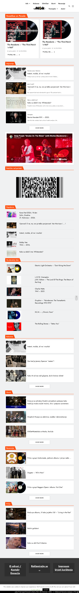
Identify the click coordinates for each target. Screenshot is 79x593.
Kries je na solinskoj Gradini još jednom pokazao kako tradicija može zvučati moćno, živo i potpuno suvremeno (47, 402)
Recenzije (61, 3)
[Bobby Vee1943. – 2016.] (12, 244)
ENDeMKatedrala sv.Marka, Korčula (40, 431)
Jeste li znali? (30, 84)
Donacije (15, 573)
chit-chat (45, 3)
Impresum (63, 566)
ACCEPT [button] (46, 590)
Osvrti (53, 3)
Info (27, 3)
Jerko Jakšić (12, 51)
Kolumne (36, 3)
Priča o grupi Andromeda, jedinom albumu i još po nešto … (49, 458)
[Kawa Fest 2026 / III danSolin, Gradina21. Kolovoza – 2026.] (12, 214)
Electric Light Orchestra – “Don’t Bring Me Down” (53, 265)
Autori (63, 9)
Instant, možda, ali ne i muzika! (38, 73)
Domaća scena (39, 9)
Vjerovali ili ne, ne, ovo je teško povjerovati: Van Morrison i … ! (42, 223)
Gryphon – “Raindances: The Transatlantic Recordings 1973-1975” (50, 301)
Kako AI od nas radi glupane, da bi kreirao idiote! (45, 375)
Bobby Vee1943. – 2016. (24, 243)
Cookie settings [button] (35, 590)
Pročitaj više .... (13, 55)
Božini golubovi (33, 528)
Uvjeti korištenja (64, 569)
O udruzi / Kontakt (15, 567)
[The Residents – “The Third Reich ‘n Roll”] (22, 31)
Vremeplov (52, 9)
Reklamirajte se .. (39, 567)
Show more (39, 128)
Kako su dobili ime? (32, 100)
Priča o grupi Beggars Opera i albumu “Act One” (45, 487)
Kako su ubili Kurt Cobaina (37, 543)
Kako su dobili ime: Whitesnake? (39, 103)
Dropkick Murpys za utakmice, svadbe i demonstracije (47, 417)
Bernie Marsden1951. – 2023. (38, 117)
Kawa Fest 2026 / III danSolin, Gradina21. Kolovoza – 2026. (28, 215)
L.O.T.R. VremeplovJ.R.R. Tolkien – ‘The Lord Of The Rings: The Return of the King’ (54, 279)
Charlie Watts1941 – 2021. (40, 290)
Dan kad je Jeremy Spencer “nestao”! (40, 361)
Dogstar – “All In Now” (35, 472)
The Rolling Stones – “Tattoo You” (47, 323)
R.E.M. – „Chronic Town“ (44, 312)
